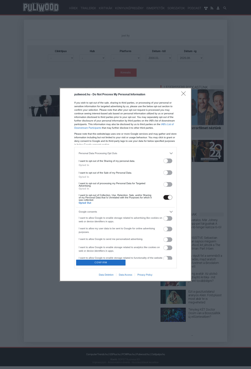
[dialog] (125, 184)
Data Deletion (106, 274)
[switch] (167, 161)
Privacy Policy (144, 274)
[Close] (184, 94)
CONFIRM (101, 262)
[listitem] (125, 153)
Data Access (125, 274)
